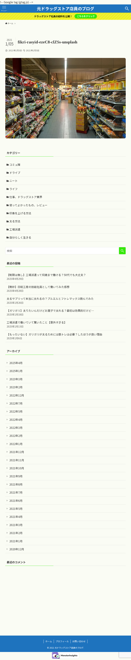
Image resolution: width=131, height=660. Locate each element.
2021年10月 (16, 468)
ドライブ (14, 173)
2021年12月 (16, 452)
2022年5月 (16, 411)
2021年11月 (16, 460)
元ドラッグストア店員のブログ (65, 8)
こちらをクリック (86, 16)
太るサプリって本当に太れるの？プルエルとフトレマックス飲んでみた (50, 300)
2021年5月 (16, 509)
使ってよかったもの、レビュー (28, 205)
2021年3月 (16, 525)
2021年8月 (16, 484)
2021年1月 (16, 541)
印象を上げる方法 (20, 213)
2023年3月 (16, 379)
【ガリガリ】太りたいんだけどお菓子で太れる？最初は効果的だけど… (50, 312)
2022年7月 (16, 403)
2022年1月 (16, 444)
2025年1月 (16, 371)
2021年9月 (16, 476)
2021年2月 (16, 533)
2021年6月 (16, 501)
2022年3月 (16, 428)
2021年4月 (16, 517)
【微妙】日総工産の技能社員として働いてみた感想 (38, 288)
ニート (13, 181)
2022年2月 (16, 436)
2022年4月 (16, 419)
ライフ (13, 189)
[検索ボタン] (127, 8)
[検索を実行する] (122, 250)
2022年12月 (16, 395)
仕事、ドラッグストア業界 (25, 197)
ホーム (48, 641)
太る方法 (14, 221)
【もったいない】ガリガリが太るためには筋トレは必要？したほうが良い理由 (54, 336)
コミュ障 (14, 165)
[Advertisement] (65, 595)
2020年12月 (16, 549)
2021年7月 (16, 492)
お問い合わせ (79, 641)
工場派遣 (14, 229)
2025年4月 (16, 363)
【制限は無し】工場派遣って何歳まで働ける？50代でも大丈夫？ (46, 276)
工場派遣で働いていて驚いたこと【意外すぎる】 (37, 324)
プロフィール (62, 641)
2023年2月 (16, 387)
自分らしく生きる (20, 237)
